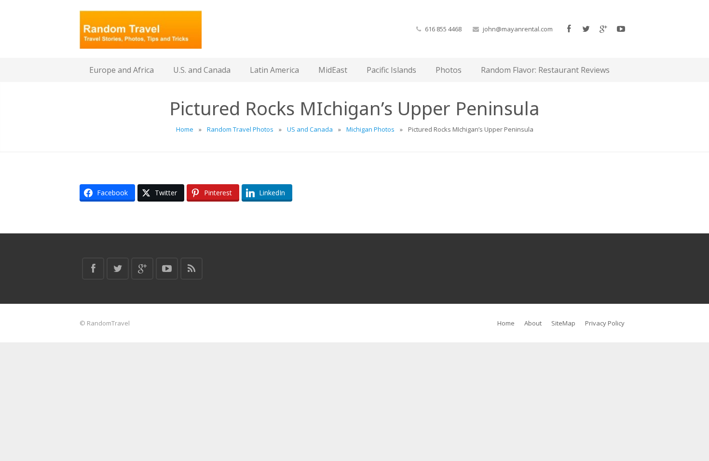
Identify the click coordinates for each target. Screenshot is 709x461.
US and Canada (310, 129)
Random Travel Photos (240, 129)
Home (184, 129)
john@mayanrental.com (518, 29)
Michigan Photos (370, 129)
